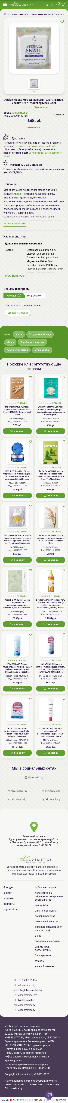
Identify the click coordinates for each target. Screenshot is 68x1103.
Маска (10, 342)
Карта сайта (10, 909)
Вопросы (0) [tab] (34, 295)
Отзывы (39, 960)
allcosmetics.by (27, 985)
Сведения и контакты (47, 941)
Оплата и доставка (45, 910)
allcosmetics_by (27, 995)
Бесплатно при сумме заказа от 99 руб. (35, 146)
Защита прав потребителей (43, 948)
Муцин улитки (41, 350)
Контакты (9, 903)
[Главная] (5, 14)
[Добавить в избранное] (62, 21)
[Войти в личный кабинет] (52, 5)
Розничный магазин (46, 921)
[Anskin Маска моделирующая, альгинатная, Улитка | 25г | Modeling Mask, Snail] (34, 48)
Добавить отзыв (18, 312)
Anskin (18, 334)
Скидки (7, 892)
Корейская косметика (32, 342)
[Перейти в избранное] (57, 5)
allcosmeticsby (26, 1005)
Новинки (8, 898)
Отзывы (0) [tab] (14, 295)
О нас (38, 935)
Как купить (41, 905)
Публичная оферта (45, 887)
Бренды (8, 887)
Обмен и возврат (45, 916)
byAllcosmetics (26, 1000)
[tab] (14, 295)
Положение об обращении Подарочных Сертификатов (49, 896)
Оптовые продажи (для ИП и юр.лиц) (48, 928)
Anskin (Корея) (20, 112)
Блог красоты (43, 955)
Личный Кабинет (44, 966)
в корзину (19, 431)
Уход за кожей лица (40, 334)
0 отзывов (41, 107)
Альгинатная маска (17, 350)
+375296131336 (27, 980)
